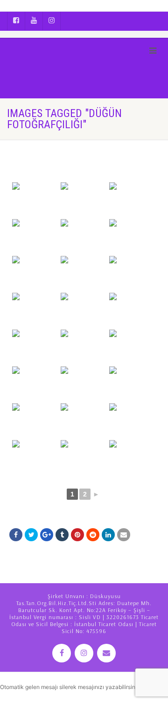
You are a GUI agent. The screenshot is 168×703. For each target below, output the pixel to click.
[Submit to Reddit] (92, 534)
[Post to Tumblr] (62, 534)
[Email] (123, 534)
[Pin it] (77, 534)
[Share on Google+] (46, 534)
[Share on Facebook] (15, 534)
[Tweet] (31, 534)
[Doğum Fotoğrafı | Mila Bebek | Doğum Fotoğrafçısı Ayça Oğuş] (35, 199)
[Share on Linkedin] (108, 534)
